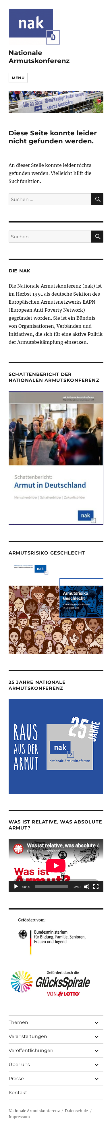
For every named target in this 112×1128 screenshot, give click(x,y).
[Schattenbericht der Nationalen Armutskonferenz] (56, 457)
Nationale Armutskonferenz (39, 57)
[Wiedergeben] (16, 886)
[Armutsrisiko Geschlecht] (56, 608)
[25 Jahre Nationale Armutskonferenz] (56, 746)
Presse (16, 1078)
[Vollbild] (96, 886)
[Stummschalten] (87, 886)
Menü (18, 77)
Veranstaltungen (28, 1036)
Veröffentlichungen (31, 1050)
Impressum (19, 1117)
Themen (18, 1022)
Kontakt (18, 1092)
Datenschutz (76, 1111)
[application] (56, 865)
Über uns (19, 1064)
